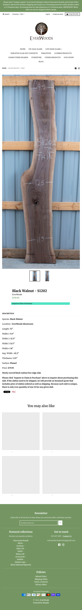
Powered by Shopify (41, 603)
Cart (73, 14)
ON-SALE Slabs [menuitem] (35, 49)
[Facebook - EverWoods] (76, 68)
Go (60, 523)
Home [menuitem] (22, 49)
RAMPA (20, 559)
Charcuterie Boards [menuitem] (18, 57)
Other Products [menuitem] (53, 57)
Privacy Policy (41, 585)
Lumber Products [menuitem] (63, 53)
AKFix (20, 543)
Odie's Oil (20, 549)
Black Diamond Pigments (21, 565)
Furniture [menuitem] (36, 57)
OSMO (20, 551)
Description (8, 313)
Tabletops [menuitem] (46, 53)
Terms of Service (41, 582)
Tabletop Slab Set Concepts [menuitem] (24, 53)
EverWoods (17, 294)
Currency (15, 14)
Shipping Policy (41, 579)
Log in (48, 14)
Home (4, 68)
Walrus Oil (20, 554)
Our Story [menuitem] (69, 57)
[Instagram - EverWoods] (79, 68)
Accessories (20, 557)
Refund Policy (41, 576)
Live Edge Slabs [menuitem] (53, 49)
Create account (58, 14)
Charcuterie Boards (20, 541)
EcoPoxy (20, 546)
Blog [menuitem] (41, 62)
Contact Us (67, 536)
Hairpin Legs (20, 562)
